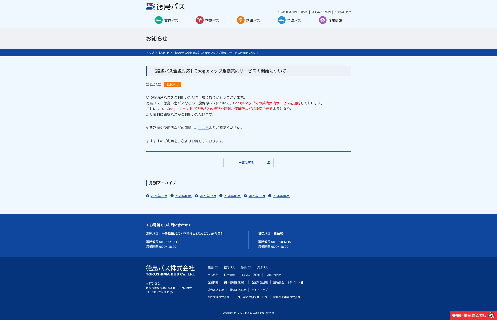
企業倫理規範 (259, 282)
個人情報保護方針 (235, 282)
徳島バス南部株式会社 (286, 297)
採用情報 (335, 20)
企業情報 (213, 282)
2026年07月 (208, 195)
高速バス (171, 20)
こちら (203, 127)
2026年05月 (256, 195)
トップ (150, 53)
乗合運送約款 (216, 290)
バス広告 (213, 275)
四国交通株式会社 (218, 297)
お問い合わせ (343, 12)
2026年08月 (183, 195)
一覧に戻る (246, 162)
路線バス (253, 20)
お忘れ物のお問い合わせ (293, 12)
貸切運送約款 (237, 290)
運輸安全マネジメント (287, 282)
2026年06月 (232, 195)
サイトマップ (259, 290)
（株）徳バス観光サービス (251, 297)
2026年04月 (281, 195)
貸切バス (294, 20)
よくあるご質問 (321, 12)
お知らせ (163, 53)
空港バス (212, 20)
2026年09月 (159, 195)
